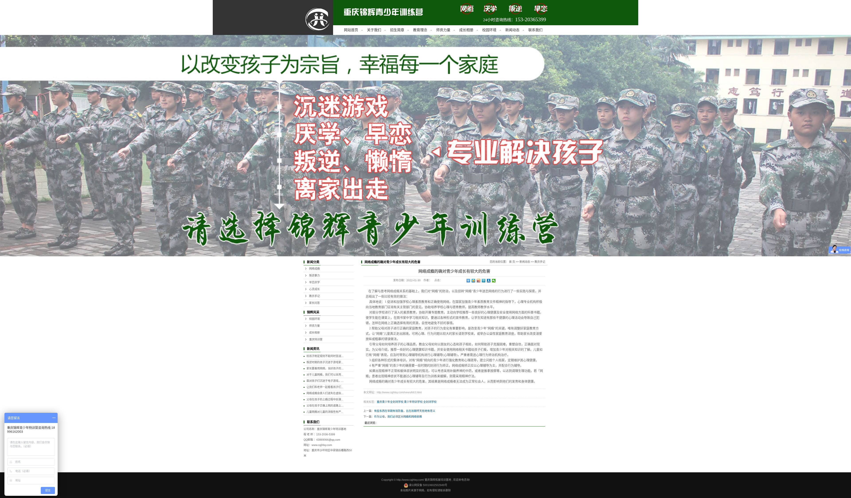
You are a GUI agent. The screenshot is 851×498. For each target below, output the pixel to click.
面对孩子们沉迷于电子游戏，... (324, 380)
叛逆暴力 (314, 275)
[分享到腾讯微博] (484, 280)
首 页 (512, 261)
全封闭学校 (430, 401)
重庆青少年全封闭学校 (390, 401)
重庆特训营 (315, 339)
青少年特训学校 (413, 401)
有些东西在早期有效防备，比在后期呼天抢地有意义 (404, 411)
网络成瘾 (314, 268)
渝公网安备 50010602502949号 (427, 485)
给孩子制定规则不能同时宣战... (324, 356)
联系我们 (535, 30)
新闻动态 (512, 30)
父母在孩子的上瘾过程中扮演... (324, 399)
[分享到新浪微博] (478, 280)
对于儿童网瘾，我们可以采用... (324, 374)
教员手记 (314, 296)
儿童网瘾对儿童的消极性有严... (324, 411)
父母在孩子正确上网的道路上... (324, 405)
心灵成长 (314, 289)
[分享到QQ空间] (473, 280)
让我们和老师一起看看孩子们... (324, 387)
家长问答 (314, 303)
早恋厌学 (314, 282)
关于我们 (374, 30)
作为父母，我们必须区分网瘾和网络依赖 (398, 416)
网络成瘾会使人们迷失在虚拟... (324, 393)
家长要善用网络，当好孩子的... (324, 368)
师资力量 (443, 30)
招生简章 (397, 30)
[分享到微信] (494, 280)
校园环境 (489, 30)
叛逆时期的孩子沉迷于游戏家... (324, 362)
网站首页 (351, 30)
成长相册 (466, 30)
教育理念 (420, 30)
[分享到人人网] (489, 280)
